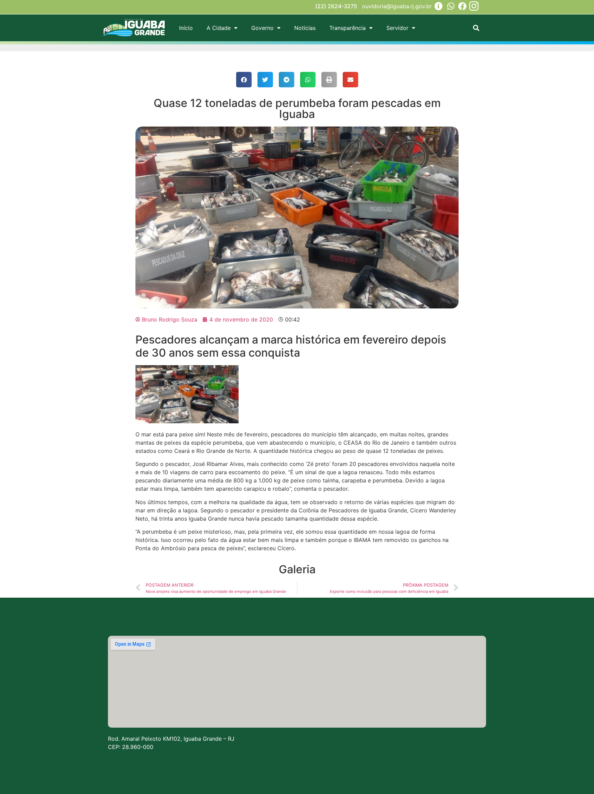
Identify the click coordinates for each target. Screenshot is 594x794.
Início (186, 27)
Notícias (305, 27)
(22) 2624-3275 (336, 6)
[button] (476, 28)
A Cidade (219, 27)
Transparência (347, 27)
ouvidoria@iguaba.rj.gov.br (397, 6)
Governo (262, 27)
